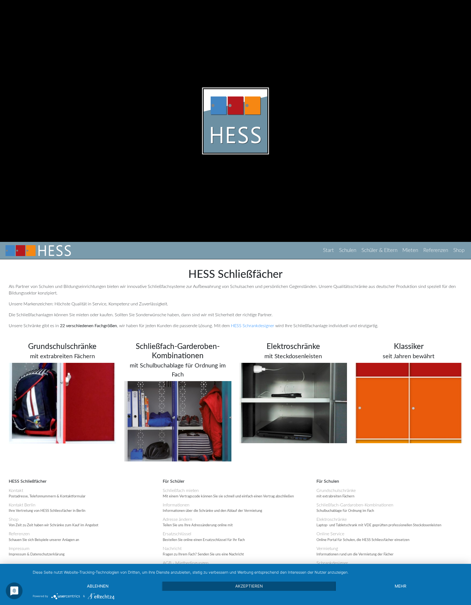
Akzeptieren (249, 586)
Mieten (410, 250)
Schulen (347, 250)
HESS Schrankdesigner (252, 326)
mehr (400, 586)
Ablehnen (97, 586)
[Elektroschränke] (293, 402)
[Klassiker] (409, 402)
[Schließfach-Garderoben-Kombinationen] (178, 421)
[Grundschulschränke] (62, 403)
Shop (458, 250)
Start (328, 250)
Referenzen (435, 250)
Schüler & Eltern (379, 250)
